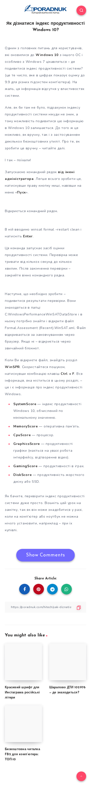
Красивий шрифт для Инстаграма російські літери (22, 692)
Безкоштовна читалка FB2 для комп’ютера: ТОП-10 (22, 754)
